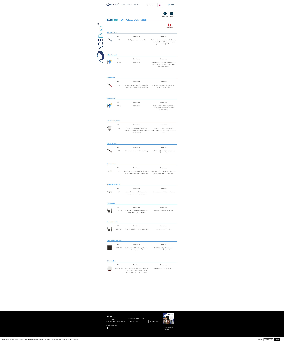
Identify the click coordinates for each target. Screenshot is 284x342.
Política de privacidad (74, 339)
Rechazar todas (268, 339)
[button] (129, 4)
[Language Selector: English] (160, 5)
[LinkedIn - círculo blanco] (107, 328)
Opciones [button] (260, 339)
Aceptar (277, 339)
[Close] (282, 339)
